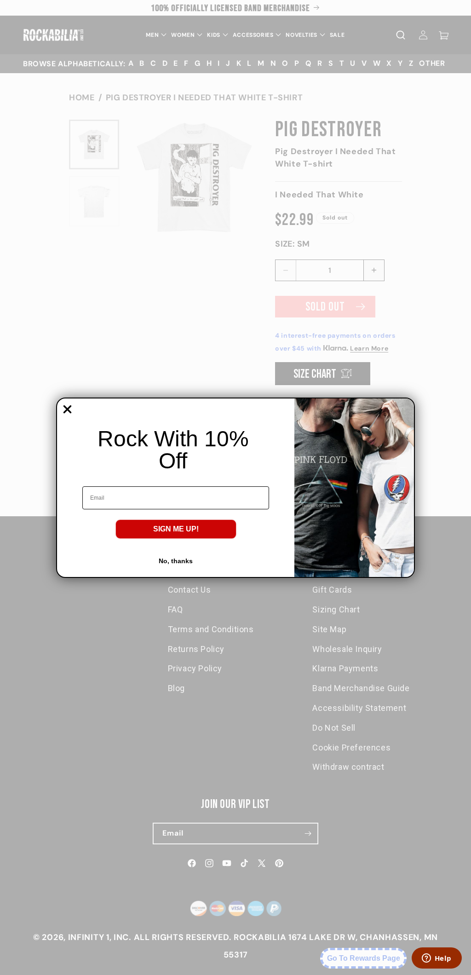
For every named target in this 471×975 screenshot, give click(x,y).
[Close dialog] (67, 409)
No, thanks (176, 561)
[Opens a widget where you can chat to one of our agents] (436, 958)
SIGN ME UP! (176, 529)
